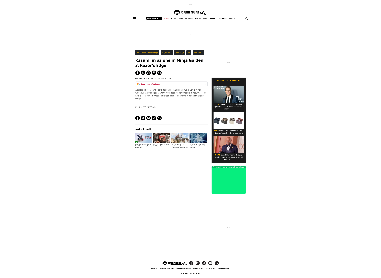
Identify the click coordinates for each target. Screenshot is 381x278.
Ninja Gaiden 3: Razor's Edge (147, 53)
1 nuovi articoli (154, 18)
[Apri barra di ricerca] (246, 18)
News (181, 18)
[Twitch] (217, 263)
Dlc (189, 53)
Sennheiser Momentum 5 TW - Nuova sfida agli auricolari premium (228, 132)
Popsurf (174, 18)
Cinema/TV (213, 18)
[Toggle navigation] (134, 18)
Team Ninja (179, 53)
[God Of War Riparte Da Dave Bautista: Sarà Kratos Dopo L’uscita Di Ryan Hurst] (229, 144)
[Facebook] (192, 263)
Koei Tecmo (198, 53)
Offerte (166, 18)
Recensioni (189, 18)
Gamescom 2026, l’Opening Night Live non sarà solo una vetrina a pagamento (229, 106)
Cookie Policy (210, 269)
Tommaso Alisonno (145, 78)
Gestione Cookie (223, 269)
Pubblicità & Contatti (167, 269)
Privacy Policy (198, 269)
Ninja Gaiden (167, 53)
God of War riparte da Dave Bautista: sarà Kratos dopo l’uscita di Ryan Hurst (229, 157)
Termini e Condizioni (184, 269)
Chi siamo (154, 269)
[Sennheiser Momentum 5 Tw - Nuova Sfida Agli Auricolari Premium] (229, 120)
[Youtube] (211, 263)
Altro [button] (231, 18)
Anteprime (223, 18)
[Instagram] (199, 263)
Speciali (198, 18)
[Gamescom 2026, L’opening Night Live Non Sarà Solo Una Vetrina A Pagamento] (229, 94)
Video (205, 18)
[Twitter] (205, 263)
